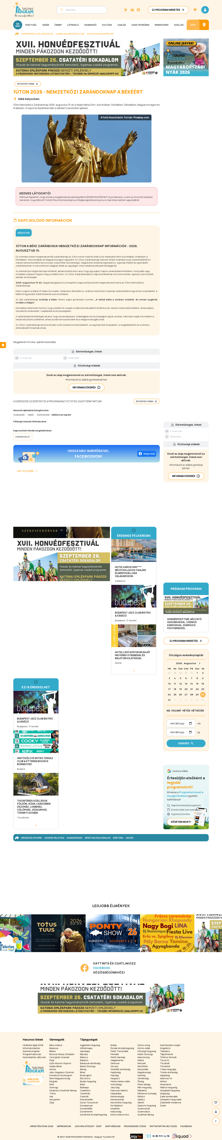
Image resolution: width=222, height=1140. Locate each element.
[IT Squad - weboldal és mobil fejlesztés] (182, 1136)
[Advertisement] (86, 501)
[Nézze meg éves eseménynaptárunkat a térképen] (204, 25)
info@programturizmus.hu (90, 200)
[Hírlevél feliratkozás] (125, 10)
